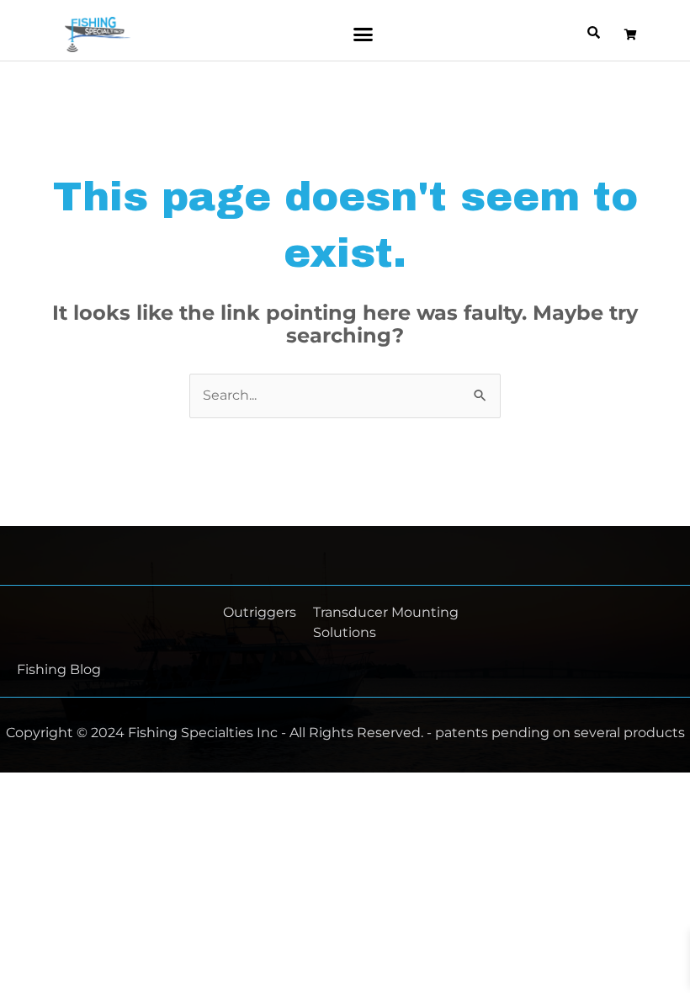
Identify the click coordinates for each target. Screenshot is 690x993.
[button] (363, 34)
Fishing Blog (59, 669)
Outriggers (259, 612)
